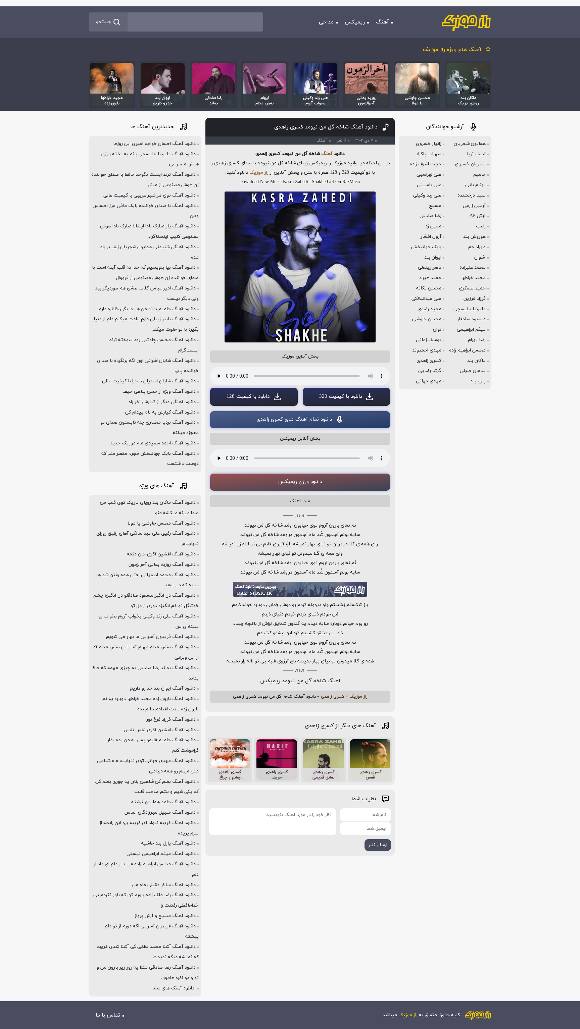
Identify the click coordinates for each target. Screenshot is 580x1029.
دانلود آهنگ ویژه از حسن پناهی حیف (159, 391)
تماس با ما (108, 1015)
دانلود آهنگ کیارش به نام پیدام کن (160, 412)
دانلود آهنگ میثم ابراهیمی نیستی (161, 854)
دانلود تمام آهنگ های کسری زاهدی (294, 419)
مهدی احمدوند (426, 350)
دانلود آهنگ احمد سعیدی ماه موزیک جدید (153, 443)
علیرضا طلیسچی (469, 309)
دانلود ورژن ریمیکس (300, 481)
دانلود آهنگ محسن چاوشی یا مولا (162, 523)
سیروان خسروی (470, 164)
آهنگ (382, 22)
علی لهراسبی (429, 174)
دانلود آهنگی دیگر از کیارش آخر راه (162, 402)
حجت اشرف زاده (425, 164)
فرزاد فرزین (475, 298)
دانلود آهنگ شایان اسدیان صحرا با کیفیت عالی (149, 381)
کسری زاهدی (332, 697)
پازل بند (478, 381)
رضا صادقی (430, 216)
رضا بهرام (477, 340)
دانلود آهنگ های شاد (174, 988)
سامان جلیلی (473, 371)
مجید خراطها (473, 278)
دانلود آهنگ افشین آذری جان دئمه (161, 554)
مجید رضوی (429, 309)
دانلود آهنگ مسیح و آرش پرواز (165, 916)
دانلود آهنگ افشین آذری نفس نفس (160, 730)
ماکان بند (476, 361)
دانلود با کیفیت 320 (340, 396)
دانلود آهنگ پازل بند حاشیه (168, 843)
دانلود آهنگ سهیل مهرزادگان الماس (160, 812)
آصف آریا (476, 154)
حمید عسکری (472, 288)
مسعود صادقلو (471, 319)
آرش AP (478, 216)
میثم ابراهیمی (471, 329)
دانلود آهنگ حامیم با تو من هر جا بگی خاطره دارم (147, 309)
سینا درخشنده (471, 195)
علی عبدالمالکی (426, 298)
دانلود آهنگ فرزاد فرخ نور (171, 719)
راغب (481, 226)
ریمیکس (355, 22)
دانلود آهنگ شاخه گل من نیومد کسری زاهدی (326, 127)
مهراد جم (477, 247)
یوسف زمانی (428, 340)
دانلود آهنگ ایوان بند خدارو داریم (163, 688)
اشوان (480, 257)
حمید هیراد (430, 278)
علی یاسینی (429, 185)
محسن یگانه (428, 288)
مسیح (435, 206)
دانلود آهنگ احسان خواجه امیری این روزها (154, 144)
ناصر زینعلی (429, 267)
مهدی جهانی (428, 381)
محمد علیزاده (473, 267)
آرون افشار (431, 236)
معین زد (433, 226)
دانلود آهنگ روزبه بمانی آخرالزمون (162, 564)
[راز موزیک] (466, 22)
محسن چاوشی (426, 319)
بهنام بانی (475, 185)
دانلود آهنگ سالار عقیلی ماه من (164, 885)
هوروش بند (474, 236)
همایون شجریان (470, 144)
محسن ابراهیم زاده (467, 350)
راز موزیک (259, 172)
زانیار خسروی (428, 144)
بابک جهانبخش (426, 247)
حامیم (479, 174)
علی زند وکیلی (427, 195)
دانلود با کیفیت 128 (248, 396)
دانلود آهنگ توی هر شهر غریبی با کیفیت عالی (149, 195)
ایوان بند (432, 257)
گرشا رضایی (429, 371)
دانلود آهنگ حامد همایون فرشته (163, 802)
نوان (437, 329)
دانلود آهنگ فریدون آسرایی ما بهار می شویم (151, 637)
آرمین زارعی (474, 206)
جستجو (103, 22)
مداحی (326, 22)
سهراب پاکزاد (428, 154)
